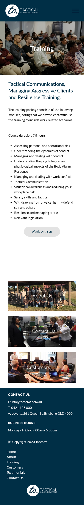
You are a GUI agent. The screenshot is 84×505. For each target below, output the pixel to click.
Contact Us (15, 478)
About (11, 457)
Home (11, 451)
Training (13, 462)
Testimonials (16, 472)
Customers (15, 467)
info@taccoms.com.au (26, 402)
